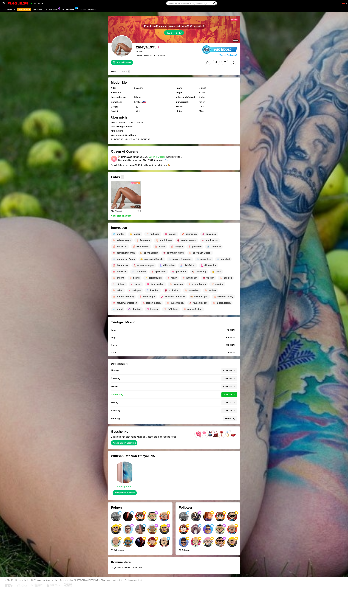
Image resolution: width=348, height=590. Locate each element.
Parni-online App (88, 9)
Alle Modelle (8, 9)
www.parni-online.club (47, 580)
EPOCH (81, 580)
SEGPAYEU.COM (97, 580)
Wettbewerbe (68, 9)
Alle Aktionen (52, 9)
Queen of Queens (156, 157)
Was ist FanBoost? (228, 55)
